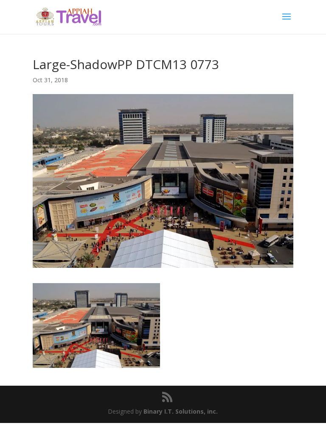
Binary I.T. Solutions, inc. (180, 411)
